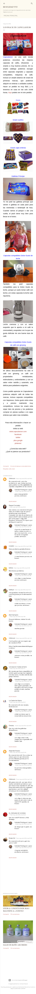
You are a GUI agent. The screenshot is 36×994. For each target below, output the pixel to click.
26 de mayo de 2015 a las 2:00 (23, 765)
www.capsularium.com (18, 431)
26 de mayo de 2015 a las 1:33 (23, 526)
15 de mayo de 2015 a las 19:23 (18, 507)
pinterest (18, 443)
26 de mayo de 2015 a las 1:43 (23, 652)
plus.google (18, 440)
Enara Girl (12, 838)
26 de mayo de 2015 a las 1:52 (23, 711)
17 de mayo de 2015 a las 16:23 (18, 815)
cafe (10, 469)
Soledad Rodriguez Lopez (23, 490)
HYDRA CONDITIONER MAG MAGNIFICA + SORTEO (16, 909)
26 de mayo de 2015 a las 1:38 (23, 575)
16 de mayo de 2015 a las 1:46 (24, 638)
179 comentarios (14, 914)
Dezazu (11, 725)
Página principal (11, 16)
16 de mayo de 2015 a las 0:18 (17, 616)
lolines (11, 568)
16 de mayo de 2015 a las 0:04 (23, 589)
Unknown (12, 478)
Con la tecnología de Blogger (19, 980)
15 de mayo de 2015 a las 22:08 (23, 546)
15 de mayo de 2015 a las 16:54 (24, 478)
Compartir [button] (6, 466)
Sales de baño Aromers (15, 945)
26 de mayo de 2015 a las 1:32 (23, 491)
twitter (18, 437)
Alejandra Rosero (14, 751)
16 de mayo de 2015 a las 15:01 (18, 702)
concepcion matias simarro (18, 667)
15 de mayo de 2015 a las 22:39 (22, 568)
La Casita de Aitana (15, 700)
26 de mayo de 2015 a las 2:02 (23, 824)
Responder (13, 501)
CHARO (11, 546)
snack (13, 469)
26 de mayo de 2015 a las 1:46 (23, 681)
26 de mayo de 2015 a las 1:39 (23, 600)
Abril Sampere (13, 615)
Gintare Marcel (23, 984)
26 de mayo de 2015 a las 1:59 (23, 735)
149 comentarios (14, 948)
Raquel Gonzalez (14, 505)
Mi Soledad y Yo (10, 7)
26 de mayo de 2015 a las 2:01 (23, 795)
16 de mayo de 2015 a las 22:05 (18, 752)
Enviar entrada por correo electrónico (20, 466)
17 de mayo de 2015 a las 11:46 (24, 779)
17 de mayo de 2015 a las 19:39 (24, 838)
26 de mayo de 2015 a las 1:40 (23, 625)
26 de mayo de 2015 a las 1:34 (23, 553)
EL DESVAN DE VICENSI (17, 813)
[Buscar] (32, 3)
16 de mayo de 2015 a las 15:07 (23, 725)
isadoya (11, 590)
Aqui (10, 92)
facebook (18, 434)
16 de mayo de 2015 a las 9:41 (17, 668)
